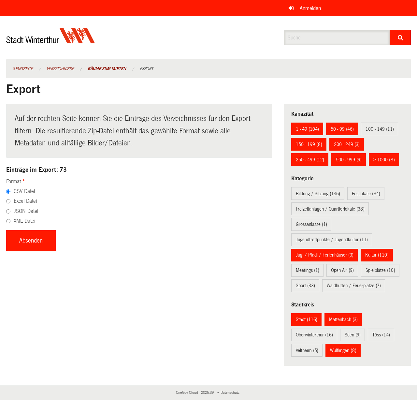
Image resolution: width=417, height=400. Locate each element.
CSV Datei (24, 191)
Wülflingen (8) (343, 350)
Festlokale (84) (366, 193)
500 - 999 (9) (349, 159)
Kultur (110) (377, 255)
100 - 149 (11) (380, 129)
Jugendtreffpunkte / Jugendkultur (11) (332, 239)
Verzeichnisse (60, 69)
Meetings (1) (307, 270)
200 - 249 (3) (347, 144)
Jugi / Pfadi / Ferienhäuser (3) (324, 255)
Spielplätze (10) (380, 270)
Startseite (23, 69)
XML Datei (24, 221)
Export (146, 69)
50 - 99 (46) (342, 129)
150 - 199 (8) (309, 144)
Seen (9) (353, 334)
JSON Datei (26, 211)
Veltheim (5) (307, 350)
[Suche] (400, 37)
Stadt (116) (306, 319)
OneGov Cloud (188, 393)
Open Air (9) (342, 270)
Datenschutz (231, 393)
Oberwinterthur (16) (314, 334)
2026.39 (208, 393)
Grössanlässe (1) (311, 224)
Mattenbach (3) (343, 319)
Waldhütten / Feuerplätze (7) (354, 285)
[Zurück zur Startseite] (50, 41)
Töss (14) (381, 334)
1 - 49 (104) (307, 129)
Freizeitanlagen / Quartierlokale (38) (330, 209)
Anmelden (310, 8)
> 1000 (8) (384, 159)
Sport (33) (305, 285)
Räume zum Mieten (107, 69)
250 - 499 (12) (310, 159)
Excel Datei (25, 201)
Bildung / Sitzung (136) (318, 193)
